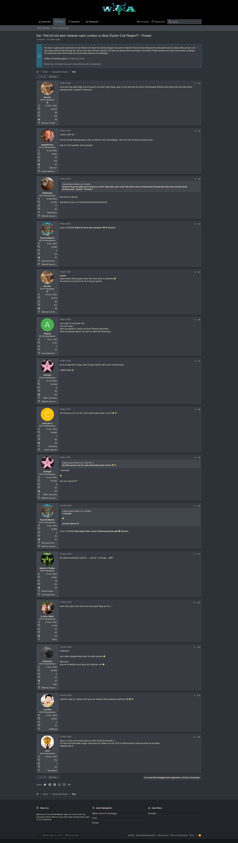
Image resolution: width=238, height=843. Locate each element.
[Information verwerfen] (197, 47)
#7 (199, 361)
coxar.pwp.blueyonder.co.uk (54, 594)
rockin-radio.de (50, 450)
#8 (199, 409)
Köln (55, 684)
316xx (54, 639)
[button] (81, 22)
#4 (199, 224)
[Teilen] (195, 83)
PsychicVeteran (47, 238)
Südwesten (52, 212)
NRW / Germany (50, 398)
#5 (199, 272)
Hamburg (53, 729)
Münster (53, 168)
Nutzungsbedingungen (146, 835)
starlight (47, 375)
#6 (199, 320)
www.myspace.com (50, 171)
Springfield (52, 770)
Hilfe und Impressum (179, 835)
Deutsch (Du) (73, 835)
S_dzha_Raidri (47, 616)
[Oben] (196, 835)
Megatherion (47, 145)
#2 (199, 131)
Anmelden (152, 813)
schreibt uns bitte (76, 58)
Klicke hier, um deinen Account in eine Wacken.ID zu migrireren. (72, 64)
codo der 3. (47, 423)
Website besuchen (50, 216)
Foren (94, 818)
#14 (198, 695)
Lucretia (47, 709)
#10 (198, 506)
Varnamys (47, 661)
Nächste (52, 76)
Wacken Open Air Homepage (104, 813)
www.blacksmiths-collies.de (54, 353)
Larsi (47, 751)
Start (192, 835)
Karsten (42, 39)
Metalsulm (47, 193)
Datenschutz (163, 835)
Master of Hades (47, 568)
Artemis (47, 333)
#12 (198, 602)
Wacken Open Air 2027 (52, 835)
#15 (198, 737)
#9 (199, 457)
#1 (199, 83)
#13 (198, 647)
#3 (199, 179)
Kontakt (95, 823)
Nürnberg (53, 446)
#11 (199, 554)
